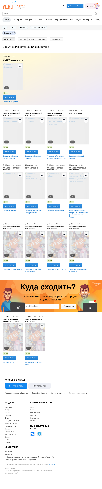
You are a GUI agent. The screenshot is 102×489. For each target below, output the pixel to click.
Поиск (96, 14)
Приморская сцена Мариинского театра (55, 114)
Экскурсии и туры (11, 426)
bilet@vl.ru (51, 464)
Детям (6, 93)
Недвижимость (35, 412)
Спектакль (7, 33)
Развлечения (9, 432)
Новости (33, 415)
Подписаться (69, 306)
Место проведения (38, 27)
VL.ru (9, 5)
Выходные (41, 39)
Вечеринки (9, 429)
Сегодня (23, 39)
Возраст (23, 27)
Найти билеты (39, 386)
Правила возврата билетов (16, 393)
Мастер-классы (10, 434)
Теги (13, 27)
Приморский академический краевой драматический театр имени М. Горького (13, 60)
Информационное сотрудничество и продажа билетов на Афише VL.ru (30, 457)
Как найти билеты (39, 393)
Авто (32, 407)
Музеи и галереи (84, 20)
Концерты (17, 20)
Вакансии (8, 451)
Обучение (8, 442)
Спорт (49, 20)
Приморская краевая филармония (77, 169)
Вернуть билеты (16, 386)
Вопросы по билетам (78, 393)
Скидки (7, 437)
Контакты (8, 454)
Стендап (39, 20)
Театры (28, 20)
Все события (8, 39)
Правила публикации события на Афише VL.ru (21, 460)
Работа (32, 421)
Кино (32, 410)
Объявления (34, 418)
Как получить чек (58, 393)
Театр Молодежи (75, 113)
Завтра (31, 39)
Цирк (6, 440)
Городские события (64, 20)
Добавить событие (75, 6)
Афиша (21, 6)
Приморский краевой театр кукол (11, 114)
